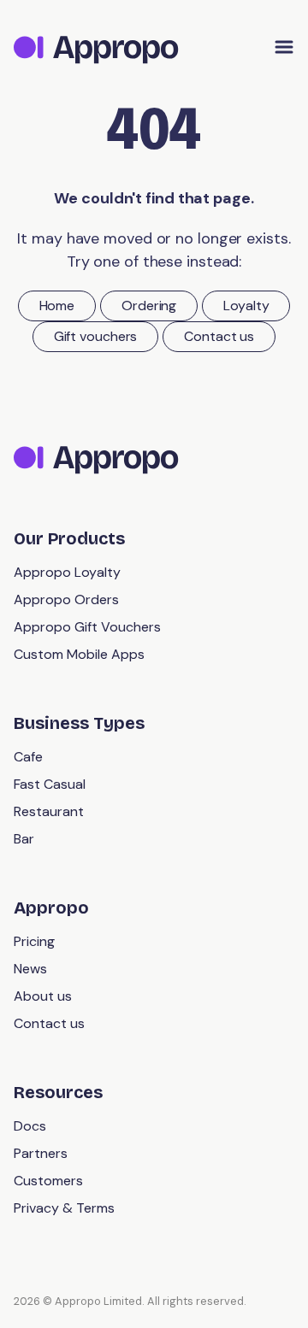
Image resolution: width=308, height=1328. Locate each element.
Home (57, 305)
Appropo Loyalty (67, 572)
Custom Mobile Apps (79, 654)
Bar (24, 839)
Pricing (34, 941)
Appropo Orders (66, 599)
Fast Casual (50, 784)
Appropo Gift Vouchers (87, 627)
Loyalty (246, 305)
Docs (30, 1126)
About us (43, 996)
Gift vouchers (96, 336)
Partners (41, 1153)
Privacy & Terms (64, 1208)
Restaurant (49, 811)
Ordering (148, 305)
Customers (48, 1181)
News (30, 969)
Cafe (28, 757)
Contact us (219, 336)
